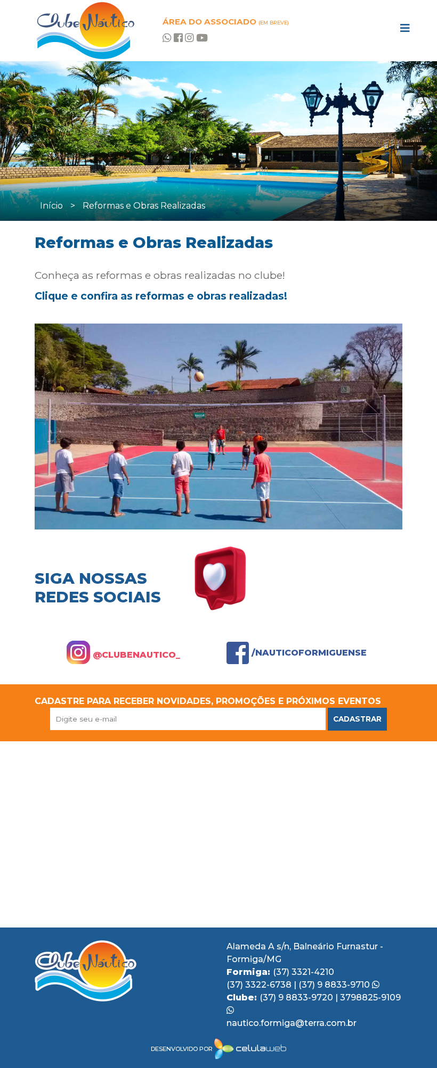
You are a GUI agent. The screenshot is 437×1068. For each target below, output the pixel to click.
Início (51, 206)
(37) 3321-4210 (303, 972)
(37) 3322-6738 (260, 985)
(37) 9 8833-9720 (297, 997)
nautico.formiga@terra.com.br (291, 1023)
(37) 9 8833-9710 (335, 985)
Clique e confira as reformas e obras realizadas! (161, 295)
